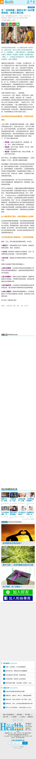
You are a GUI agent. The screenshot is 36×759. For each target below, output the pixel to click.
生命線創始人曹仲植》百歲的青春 (16, 675)
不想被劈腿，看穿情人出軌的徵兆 (16, 679)
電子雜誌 (27, 714)
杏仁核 (26, 305)
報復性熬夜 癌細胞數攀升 (13, 513)
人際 (22, 305)
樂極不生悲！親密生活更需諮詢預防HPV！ (5, 500)
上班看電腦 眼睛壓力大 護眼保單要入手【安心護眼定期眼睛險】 (30, 500)
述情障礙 (9, 305)
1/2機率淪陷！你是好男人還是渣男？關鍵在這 (13, 500)
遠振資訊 (20, 748)
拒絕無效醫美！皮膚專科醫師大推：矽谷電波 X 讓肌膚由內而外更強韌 (22, 500)
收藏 (4, 20)
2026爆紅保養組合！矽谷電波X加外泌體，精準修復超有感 (22, 513)
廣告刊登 (5, 717)
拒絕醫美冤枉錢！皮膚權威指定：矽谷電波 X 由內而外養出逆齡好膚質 (30, 513)
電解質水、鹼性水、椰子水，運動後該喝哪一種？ (20, 695)
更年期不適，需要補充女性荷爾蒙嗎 (16, 671)
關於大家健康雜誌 (8, 714)
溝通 (14, 305)
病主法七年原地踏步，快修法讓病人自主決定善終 (20, 707)
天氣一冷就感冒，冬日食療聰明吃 (16, 667)
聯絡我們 (30, 717)
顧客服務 (19, 714)
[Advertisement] (18, 320)
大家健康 (12, 727)
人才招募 (22, 717)
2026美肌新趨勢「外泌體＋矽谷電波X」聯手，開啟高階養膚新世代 (5, 513)
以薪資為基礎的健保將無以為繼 (15, 691)
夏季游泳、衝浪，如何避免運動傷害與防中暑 (19, 703)
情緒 (18, 305)
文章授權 (14, 717)
